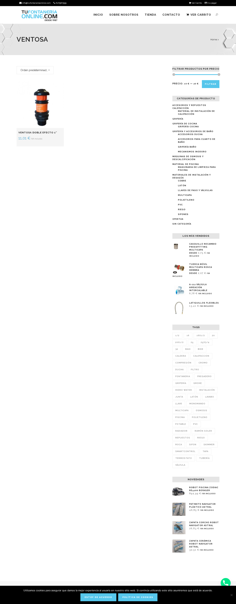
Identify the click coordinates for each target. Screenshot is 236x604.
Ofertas (177, 219)
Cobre (182, 181)
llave (178, 403)
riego (201, 438)
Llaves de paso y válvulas (195, 190)
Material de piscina (185, 164)
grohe (197, 383)
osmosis (201, 410)
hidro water (183, 390)
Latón (182, 185)
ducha (179, 369)
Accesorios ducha (190, 134)
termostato (183, 458)
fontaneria (182, 376)
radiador (181, 431)
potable (180, 424)
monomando (197, 403)
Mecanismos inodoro (192, 151)
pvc (195, 424)
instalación (207, 390)
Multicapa (185, 195)
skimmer (209, 444)
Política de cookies (137, 597)
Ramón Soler (203, 431)
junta (179, 397)
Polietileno (186, 200)
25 (192, 342)
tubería (204, 458)
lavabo (209, 397)
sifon (192, 444)
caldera (180, 356)
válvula (180, 465)
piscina (180, 417)
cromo (203, 363)
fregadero (204, 376)
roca (178, 444)
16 (188, 335)
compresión (183, 363)
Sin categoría (181, 224)
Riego (181, 209)
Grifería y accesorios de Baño (192, 131)
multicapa (182, 410)
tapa (205, 451)
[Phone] (226, 583)
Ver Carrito (196, 3)
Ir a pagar (212, 3)
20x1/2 (179, 342)
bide (200, 349)
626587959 (60, 3)
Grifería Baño (187, 147)
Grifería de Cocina (184, 123)
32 (176, 349)
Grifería (177, 119)
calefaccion (201, 356)
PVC (180, 205)
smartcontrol (185, 451)
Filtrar (210, 84)
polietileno (199, 417)
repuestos (182, 438)
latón (194, 397)
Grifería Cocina (188, 126)
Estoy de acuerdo (98, 597)
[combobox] (35, 70)
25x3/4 (205, 342)
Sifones (183, 214)
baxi (188, 349)
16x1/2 (201, 335)
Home (213, 39)
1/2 (177, 335)
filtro (195, 369)
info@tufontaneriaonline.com (36, 3)
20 (213, 335)
